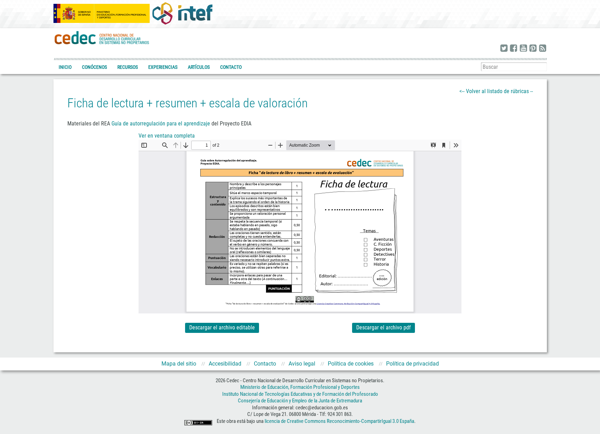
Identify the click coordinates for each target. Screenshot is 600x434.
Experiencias (162, 67)
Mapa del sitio (178, 363)
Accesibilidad (225, 363)
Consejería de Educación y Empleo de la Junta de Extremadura (300, 401)
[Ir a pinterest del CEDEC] (533, 49)
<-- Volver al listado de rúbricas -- (496, 91)
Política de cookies (351, 363)
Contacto (231, 67)
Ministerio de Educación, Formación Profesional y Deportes (300, 387)
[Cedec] (102, 37)
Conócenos (94, 67)
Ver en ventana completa (167, 135)
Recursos (127, 67)
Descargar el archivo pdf (383, 327)
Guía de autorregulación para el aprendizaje (160, 123)
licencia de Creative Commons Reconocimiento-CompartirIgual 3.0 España (339, 421)
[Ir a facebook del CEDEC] (513, 49)
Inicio (65, 67)
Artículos (199, 67)
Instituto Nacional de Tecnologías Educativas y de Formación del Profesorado (300, 394)
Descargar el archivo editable (222, 327)
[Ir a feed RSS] (543, 49)
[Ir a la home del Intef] (182, 13)
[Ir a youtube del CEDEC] (523, 49)
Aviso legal (302, 363)
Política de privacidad (412, 363)
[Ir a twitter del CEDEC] (504, 49)
